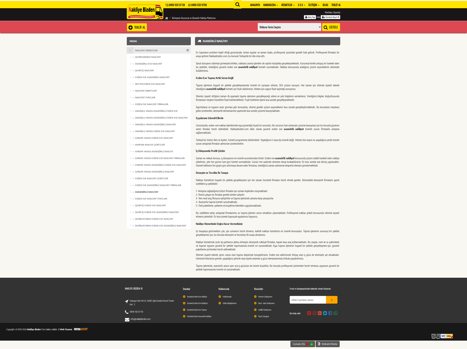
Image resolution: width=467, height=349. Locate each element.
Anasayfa (255, 5)
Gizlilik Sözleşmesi (264, 310)
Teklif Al (336, 5)
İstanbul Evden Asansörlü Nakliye (199, 316)
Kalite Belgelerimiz (229, 303)
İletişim (313, 5)
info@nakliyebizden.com (140, 319)
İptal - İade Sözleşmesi (266, 303)
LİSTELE (333, 27)
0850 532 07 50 (136, 311)
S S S (300, 5)
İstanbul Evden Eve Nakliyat (197, 303)
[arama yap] (238, 4)
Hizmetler (287, 5)
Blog (325, 5)
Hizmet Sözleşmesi (265, 296)
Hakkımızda (269, 5)
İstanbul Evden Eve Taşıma (197, 310)
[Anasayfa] (166, 18)
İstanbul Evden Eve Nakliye (197, 296)
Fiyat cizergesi (263, 316)
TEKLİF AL (139, 27)
